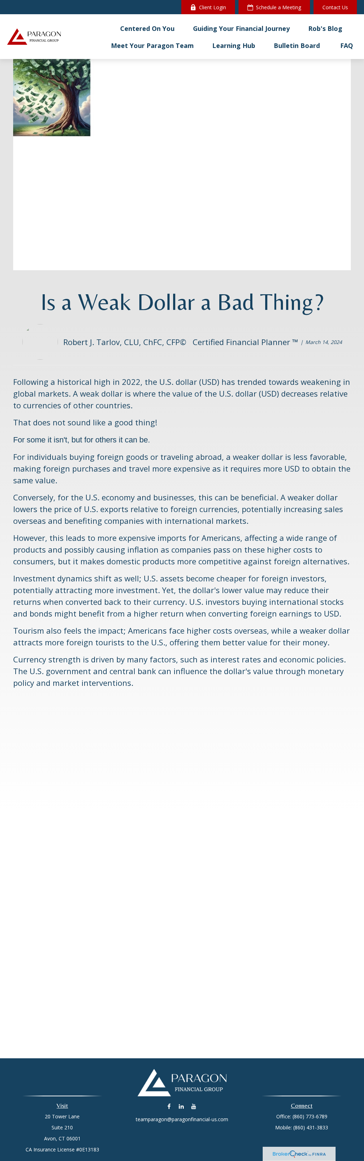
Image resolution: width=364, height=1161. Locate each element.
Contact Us (335, 7)
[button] (147, 28)
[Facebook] (169, 1106)
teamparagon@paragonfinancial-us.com (182, 1119)
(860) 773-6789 (310, 1116)
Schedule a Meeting (278, 7)
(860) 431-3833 (310, 1127)
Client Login (212, 7)
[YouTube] (194, 1106)
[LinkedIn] (181, 1106)
